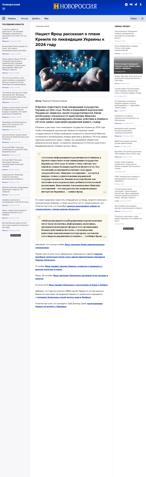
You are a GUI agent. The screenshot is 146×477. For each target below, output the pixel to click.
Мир (46, 18)
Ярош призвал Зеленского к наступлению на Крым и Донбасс (78, 285)
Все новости (15, 235)
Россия (24, 18)
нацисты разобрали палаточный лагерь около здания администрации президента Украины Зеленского (70, 257)
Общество (5, 41)
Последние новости (13, 24)
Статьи (117, 201)
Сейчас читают (122, 26)
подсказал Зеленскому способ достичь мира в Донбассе (64, 297)
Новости (5, 73)
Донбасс (36, 18)
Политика (5, 87)
